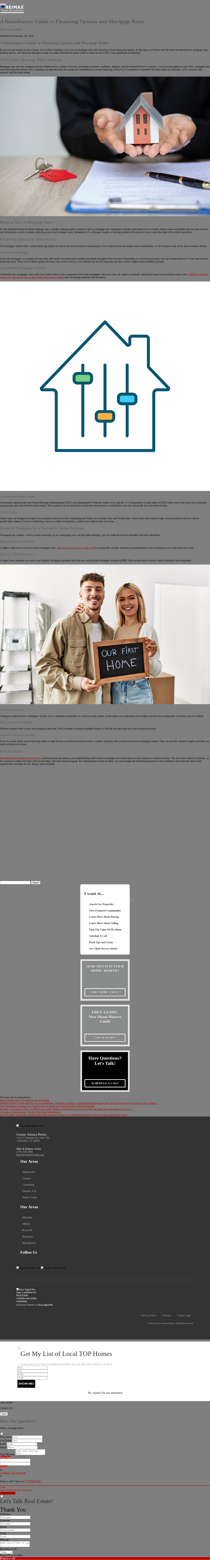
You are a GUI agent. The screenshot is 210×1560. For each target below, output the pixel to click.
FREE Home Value (105, 992)
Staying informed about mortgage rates (20, 758)
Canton (26, 1178)
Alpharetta (28, 1171)
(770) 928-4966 (24, 1151)
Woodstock (29, 1242)
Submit (3, 1467)
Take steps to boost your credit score (75, 547)
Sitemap (167, 1315)
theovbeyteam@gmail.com (30, 1154)
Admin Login (184, 1315)
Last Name (5, 1440)
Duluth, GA (29, 1191)
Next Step (5, 1457)
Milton (26, 1223)
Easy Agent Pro (46, 1305)
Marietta (27, 1217)
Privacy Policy (149, 1315)
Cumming (28, 1184)
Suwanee (27, 1236)
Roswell (27, 1230)
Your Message (7, 1454)
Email (3, 1444)
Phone (3, 1447)
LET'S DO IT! (7, 1493)
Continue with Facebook (13, 1472)
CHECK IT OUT (105, 1037)
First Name (5, 1437)
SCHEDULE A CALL (105, 1083)
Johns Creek (29, 1197)
